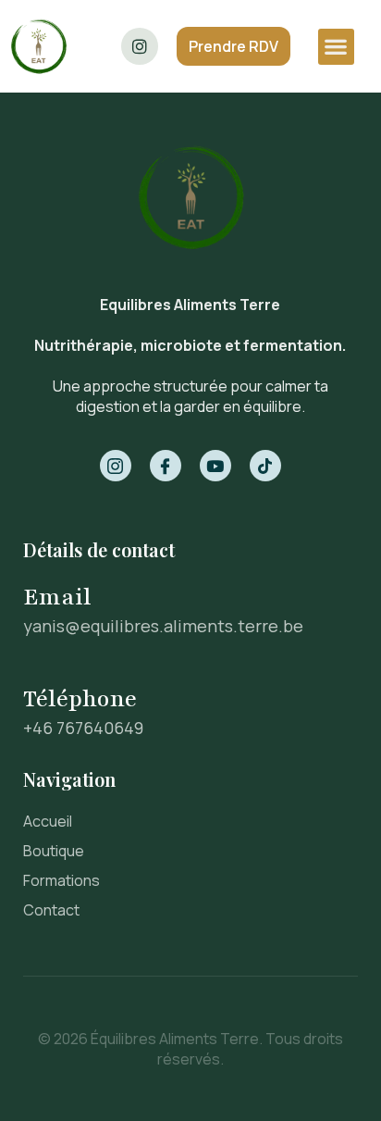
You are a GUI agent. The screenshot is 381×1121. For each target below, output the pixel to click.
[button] (336, 47)
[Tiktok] (265, 465)
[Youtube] (215, 465)
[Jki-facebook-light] (165, 465)
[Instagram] (139, 46)
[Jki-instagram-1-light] (115, 465)
